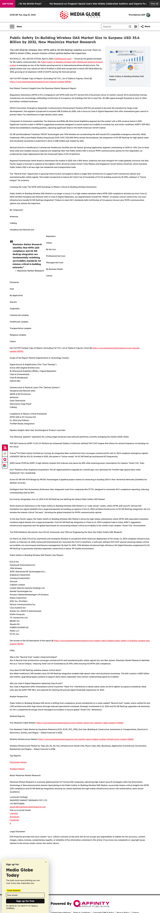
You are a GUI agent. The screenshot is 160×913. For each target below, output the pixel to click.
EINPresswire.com (62, 59)
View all (154, 3)
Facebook (14, 820)
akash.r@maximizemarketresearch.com (28, 807)
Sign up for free (25, 900)
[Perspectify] (5, 453)
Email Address (13, 890)
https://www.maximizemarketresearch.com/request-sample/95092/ (41, 82)
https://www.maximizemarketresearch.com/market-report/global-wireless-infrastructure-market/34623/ (86, 739)
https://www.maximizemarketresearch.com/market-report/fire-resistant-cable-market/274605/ (80, 723)
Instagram (14, 817)
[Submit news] (5, 448)
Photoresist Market (18, 762)
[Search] (130, 26)
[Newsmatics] (5, 465)
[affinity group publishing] (5, 459)
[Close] (46, 862)
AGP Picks (7, 4)
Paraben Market (17, 769)
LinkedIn (14, 813)
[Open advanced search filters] (135, 26)
